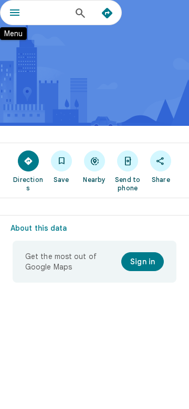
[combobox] (50, 12)
